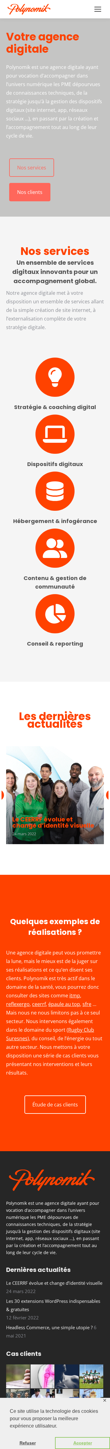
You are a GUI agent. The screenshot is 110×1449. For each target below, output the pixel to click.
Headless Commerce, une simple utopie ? (49, 1327)
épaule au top (64, 1004)
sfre (86, 1004)
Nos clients (29, 192)
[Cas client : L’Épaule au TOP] (43, 1376)
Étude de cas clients (55, 1104)
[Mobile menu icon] (98, 9)
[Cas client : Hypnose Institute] (18, 1376)
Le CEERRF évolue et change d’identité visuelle (53, 822)
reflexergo (18, 1004)
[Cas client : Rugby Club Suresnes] (91, 1376)
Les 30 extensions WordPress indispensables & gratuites (53, 1305)
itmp (74, 995)
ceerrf (39, 1004)
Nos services (31, 167)
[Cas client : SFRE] (67, 1376)
